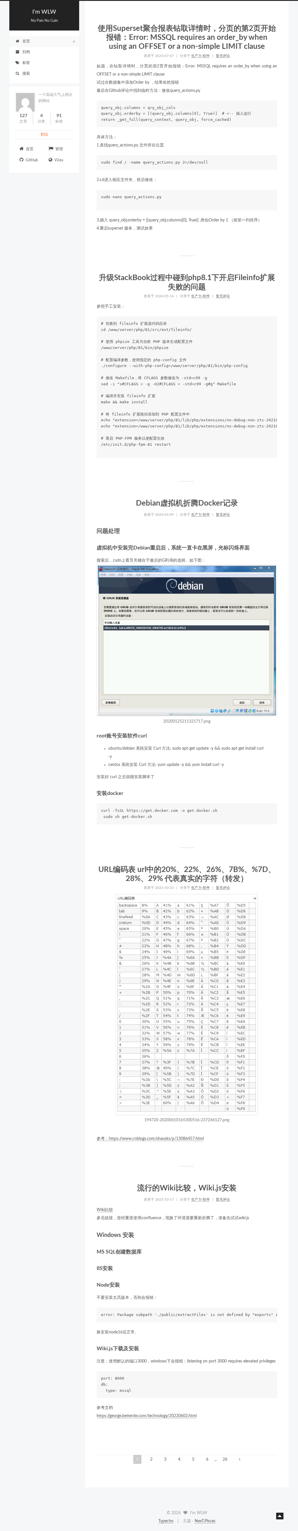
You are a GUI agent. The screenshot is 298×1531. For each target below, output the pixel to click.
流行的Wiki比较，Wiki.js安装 (187, 1188)
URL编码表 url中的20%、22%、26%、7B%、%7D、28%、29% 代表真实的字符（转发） (187, 874)
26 (225, 1459)
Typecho (165, 1521)
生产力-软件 (200, 56)
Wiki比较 (105, 1210)
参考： (103, 1139)
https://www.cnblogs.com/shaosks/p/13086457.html (156, 1139)
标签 (26, 63)
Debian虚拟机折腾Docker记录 (187, 503)
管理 (58, 149)
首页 (26, 41)
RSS (44, 135)
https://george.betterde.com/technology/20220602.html (147, 1416)
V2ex (58, 160)
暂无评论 (223, 56)
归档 (26, 52)
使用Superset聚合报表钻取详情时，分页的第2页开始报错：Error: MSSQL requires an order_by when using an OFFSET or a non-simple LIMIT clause (187, 37)
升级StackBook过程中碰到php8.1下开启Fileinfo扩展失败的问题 (187, 282)
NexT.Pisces (205, 1521)
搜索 (26, 74)
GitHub (31, 160)
